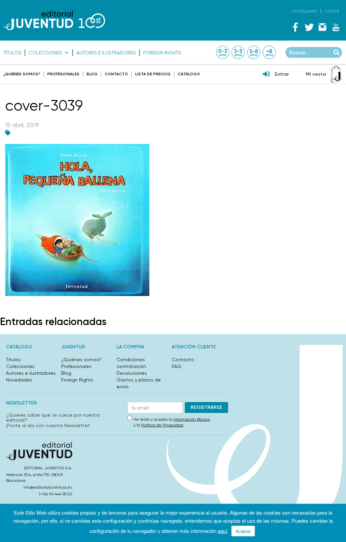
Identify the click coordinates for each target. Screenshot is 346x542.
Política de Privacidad (162, 425)
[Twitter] (309, 27)
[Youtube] (336, 27)
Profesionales (63, 74)
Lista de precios (153, 74)
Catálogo (189, 74)
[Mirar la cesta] (336, 74)
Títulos (12, 52)
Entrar (282, 74)
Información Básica (191, 419)
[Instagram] (322, 27)
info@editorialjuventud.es (47, 487)
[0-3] (222, 52)
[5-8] (254, 52)
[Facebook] (295, 27)
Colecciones (45, 52)
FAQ (176, 366)
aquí (222, 530)
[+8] (269, 52)
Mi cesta (316, 74)
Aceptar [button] (243, 531)
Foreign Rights (162, 52)
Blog (92, 74)
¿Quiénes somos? (21, 74)
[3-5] (238, 52)
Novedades (19, 380)
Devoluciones (132, 373)
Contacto (116, 74)
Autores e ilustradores (106, 52)
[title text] (54, 20)
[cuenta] (266, 74)
